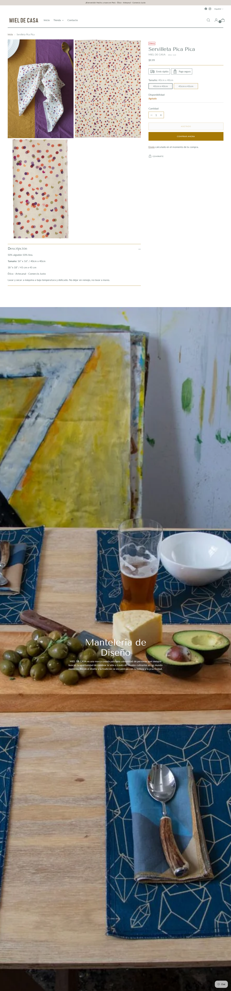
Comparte (158, 156)
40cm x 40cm (160, 86)
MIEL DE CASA (156, 54)
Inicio (10, 34)
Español (217, 9)
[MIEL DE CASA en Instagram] (210, 8)
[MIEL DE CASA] (23, 20)
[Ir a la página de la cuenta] (215, 20)
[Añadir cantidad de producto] (151, 115)
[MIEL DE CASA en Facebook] (205, 8)
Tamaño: (160, 80)
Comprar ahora (186, 136)
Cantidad (153, 108)
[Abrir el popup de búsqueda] (208, 20)
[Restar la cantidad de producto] (161, 115)
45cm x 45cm (186, 86)
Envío (151, 146)
